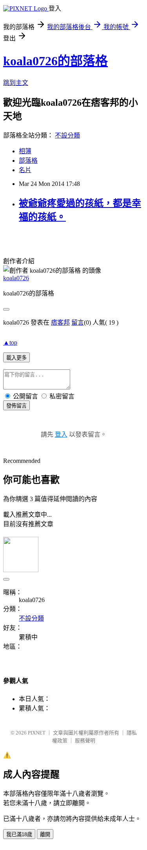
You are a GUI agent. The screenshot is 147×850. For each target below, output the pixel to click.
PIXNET (36, 733)
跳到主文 (15, 82)
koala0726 (16, 278)
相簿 (25, 151)
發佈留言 (16, 406)
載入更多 (16, 358)
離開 (45, 834)
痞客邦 (60, 322)
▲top (10, 342)
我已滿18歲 (19, 834)
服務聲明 (85, 741)
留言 (77, 322)
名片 (25, 170)
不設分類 (67, 135)
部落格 (28, 160)
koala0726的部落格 (55, 61)
